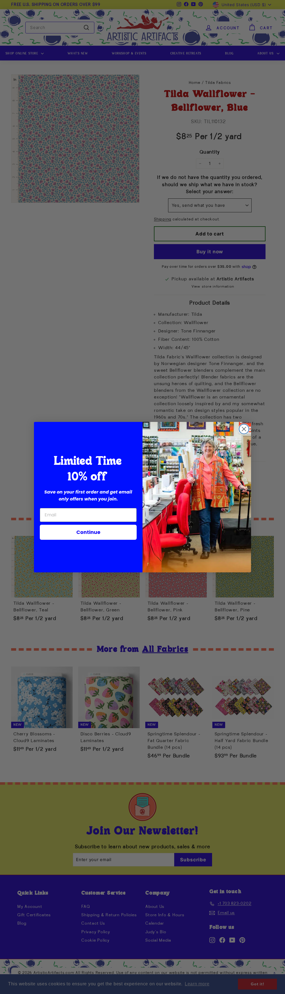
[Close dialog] (244, 429)
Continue (88, 532)
